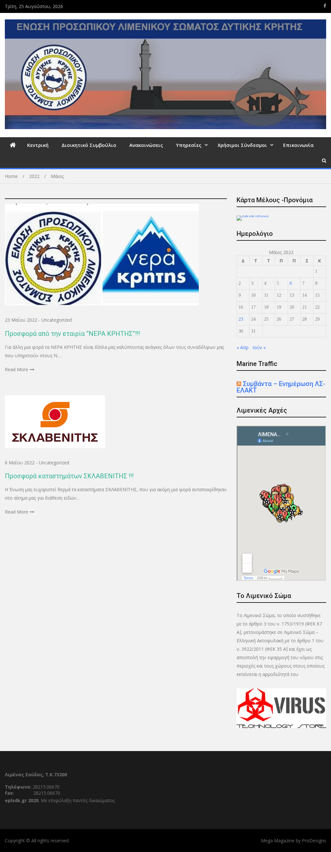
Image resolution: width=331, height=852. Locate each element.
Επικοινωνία (298, 145)
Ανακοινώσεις (146, 145)
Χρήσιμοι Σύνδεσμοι (242, 145)
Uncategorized (56, 320)
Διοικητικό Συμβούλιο (88, 145)
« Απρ (243, 347)
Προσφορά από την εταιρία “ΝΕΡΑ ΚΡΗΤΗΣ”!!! (72, 333)
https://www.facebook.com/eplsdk (325, 6)
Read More (16, 369)
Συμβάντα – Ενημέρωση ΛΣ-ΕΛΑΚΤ (281, 387)
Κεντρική (37, 145)
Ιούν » (259, 347)
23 (241, 319)
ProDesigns (314, 840)
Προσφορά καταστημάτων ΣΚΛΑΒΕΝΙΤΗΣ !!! (69, 476)
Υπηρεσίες (188, 145)
